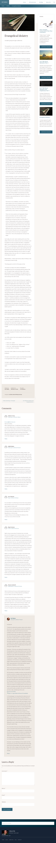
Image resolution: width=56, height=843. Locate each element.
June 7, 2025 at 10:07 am (13, 528)
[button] (54, 2)
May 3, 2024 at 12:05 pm (13, 497)
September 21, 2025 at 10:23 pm (15, 586)
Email (3, 795)
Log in (9, 835)
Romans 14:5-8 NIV (11, 691)
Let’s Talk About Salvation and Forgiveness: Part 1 (45, 89)
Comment (4, 771)
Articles (10, 394)
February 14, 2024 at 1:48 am (14, 417)
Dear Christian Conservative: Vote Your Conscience (46, 31)
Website (4, 802)
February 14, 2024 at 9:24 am (14, 447)
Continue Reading (46, 47)
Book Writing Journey (17, 394)
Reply (6, 438)
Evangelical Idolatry (45, 117)
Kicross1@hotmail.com (10, 422)
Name (3, 788)
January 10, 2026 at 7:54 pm (16, 619)
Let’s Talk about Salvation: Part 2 (44, 62)
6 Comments (22, 389)
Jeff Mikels (4, 2)
